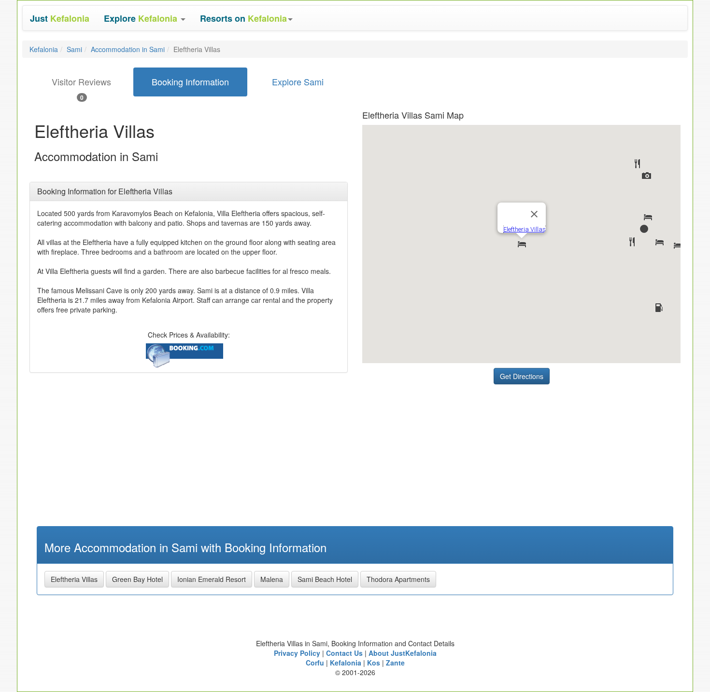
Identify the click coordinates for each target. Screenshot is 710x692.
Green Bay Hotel (137, 579)
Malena (271, 579)
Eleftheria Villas (74, 579)
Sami (74, 49)
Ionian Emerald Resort (211, 579)
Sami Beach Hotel (325, 579)
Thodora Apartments (398, 579)
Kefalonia (43, 49)
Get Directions (521, 376)
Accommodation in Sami (128, 49)
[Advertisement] (434, 449)
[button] (145, 18)
